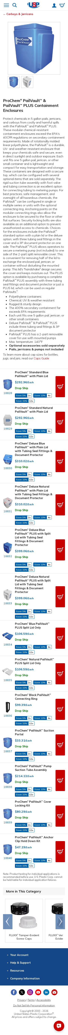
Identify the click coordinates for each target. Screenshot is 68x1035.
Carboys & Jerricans (19, 14)
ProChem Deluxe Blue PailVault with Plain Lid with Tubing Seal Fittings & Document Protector (33, 449)
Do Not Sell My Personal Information (34, 1005)
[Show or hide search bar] (14, 5)
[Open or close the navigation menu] (6, 5)
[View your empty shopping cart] (62, 5)
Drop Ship (21, 388)
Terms (31, 999)
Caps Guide (41, 358)
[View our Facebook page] (14, 992)
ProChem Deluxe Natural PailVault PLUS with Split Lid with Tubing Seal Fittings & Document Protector (33, 584)
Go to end (8, 921)
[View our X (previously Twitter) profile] (22, 992)
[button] (60, 386)
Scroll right (60, 921)
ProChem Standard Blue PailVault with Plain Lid (31, 374)
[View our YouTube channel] (38, 992)
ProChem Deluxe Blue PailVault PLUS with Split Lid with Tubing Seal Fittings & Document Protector (33, 537)
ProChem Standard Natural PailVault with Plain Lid (34, 409)
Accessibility (43, 999)
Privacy (21, 999)
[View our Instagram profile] (30, 992)
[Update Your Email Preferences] (54, 992)
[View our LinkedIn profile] (46, 992)
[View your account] (54, 5)
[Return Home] (33, 5)
